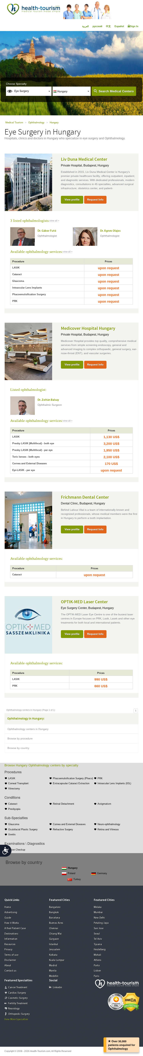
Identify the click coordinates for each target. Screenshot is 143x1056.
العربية (85, 26)
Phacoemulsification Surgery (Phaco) (73, 778)
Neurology (14, 1009)
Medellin (53, 976)
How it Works (11, 923)
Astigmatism (104, 803)
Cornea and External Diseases (69, 824)
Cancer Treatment (17, 987)
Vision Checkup (16, 849)
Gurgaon (54, 939)
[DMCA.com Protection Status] (130, 1002)
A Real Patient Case (15, 928)
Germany (102, 873)
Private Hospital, (72, 165)
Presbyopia (14, 809)
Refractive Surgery (63, 829)
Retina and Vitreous (108, 829)
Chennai (53, 928)
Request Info (95, 199)
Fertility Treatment (18, 1003)
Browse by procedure (20, 738)
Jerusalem (54, 949)
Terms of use (11, 955)
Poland (71, 873)
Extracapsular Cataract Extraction (71, 783)
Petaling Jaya (101, 923)
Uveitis (12, 834)
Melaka (98, 907)
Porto (97, 965)
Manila (53, 971)
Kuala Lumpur (56, 960)
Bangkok (54, 912)
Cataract (12, 803)
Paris (96, 976)
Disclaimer (10, 960)
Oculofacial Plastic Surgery (23, 829)
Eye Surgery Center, (74, 608)
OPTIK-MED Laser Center (84, 602)
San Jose (99, 928)
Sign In (134, 26)
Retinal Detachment (63, 803)
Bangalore (55, 907)
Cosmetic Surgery (18, 998)
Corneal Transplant (18, 783)
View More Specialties (16, 1019)
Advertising (10, 912)
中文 (108, 26)
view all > (54, 220)
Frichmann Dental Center (85, 497)
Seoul (97, 934)
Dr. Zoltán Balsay (48, 400)
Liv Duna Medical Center (84, 159)
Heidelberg (100, 949)
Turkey (77, 879)
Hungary (54, 122)
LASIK (11, 778)
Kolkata (53, 955)
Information (11, 939)
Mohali (97, 955)
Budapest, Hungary (96, 165)
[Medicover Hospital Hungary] (28, 351)
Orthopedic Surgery (19, 1014)
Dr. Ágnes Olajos (110, 231)
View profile (72, 199)
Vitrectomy (14, 788)
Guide (7, 918)
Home (7, 907)
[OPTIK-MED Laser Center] (28, 624)
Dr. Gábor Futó (47, 231)
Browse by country (18, 747)
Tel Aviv (98, 939)
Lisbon (97, 971)
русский (97, 26)
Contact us (10, 971)
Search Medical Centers (116, 91)
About (7, 965)
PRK (100, 778)
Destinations (11, 934)
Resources (10, 944)
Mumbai (98, 912)
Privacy (8, 949)
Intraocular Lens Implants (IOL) (114, 783)
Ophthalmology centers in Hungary (27, 729)
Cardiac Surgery (17, 993)
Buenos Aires (56, 923)
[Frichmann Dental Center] (28, 520)
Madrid (53, 965)
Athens (97, 960)
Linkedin (57, 987)
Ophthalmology (36, 122)
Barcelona (54, 918)
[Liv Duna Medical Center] (28, 182)
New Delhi (99, 918)
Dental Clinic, (70, 503)
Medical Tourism (14, 122)
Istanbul (53, 944)
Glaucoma (13, 824)
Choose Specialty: (16, 83)
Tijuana (98, 944)
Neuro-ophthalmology (109, 824)
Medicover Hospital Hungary (88, 328)
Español (119, 26)
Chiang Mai (55, 934)
